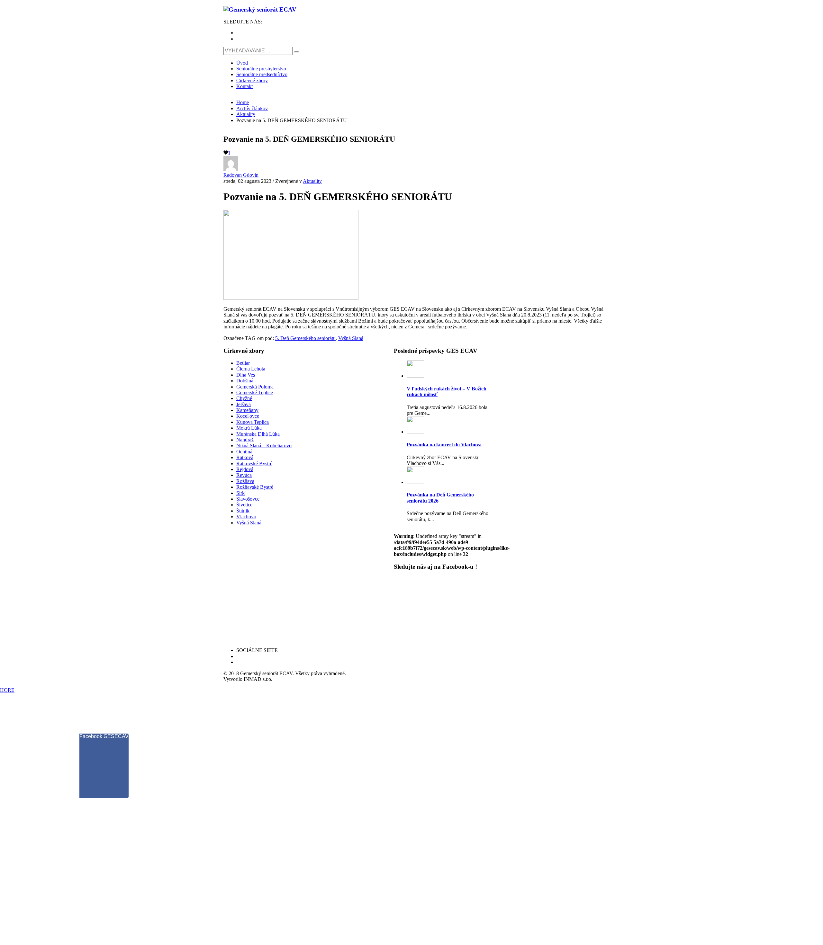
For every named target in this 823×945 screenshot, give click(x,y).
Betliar (243, 363)
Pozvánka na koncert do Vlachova (444, 444)
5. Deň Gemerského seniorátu (305, 338)
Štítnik (242, 510)
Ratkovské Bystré (254, 463)
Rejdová (244, 469)
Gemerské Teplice (254, 392)
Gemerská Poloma (255, 386)
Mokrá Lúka (249, 428)
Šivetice (244, 504)
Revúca (244, 475)
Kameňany (247, 410)
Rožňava (245, 481)
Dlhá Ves (245, 375)
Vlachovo (246, 516)
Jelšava (243, 404)
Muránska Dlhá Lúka (258, 434)
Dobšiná (244, 380)
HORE (7, 690)
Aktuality (312, 181)
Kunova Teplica (252, 422)
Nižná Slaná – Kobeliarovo (264, 445)
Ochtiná (244, 451)
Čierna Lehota (250, 368)
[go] (296, 52)
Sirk (240, 493)
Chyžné (244, 398)
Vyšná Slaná (350, 338)
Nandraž (245, 439)
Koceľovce (247, 416)
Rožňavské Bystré (254, 487)
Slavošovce (247, 499)
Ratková (244, 457)
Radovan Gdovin (240, 175)
